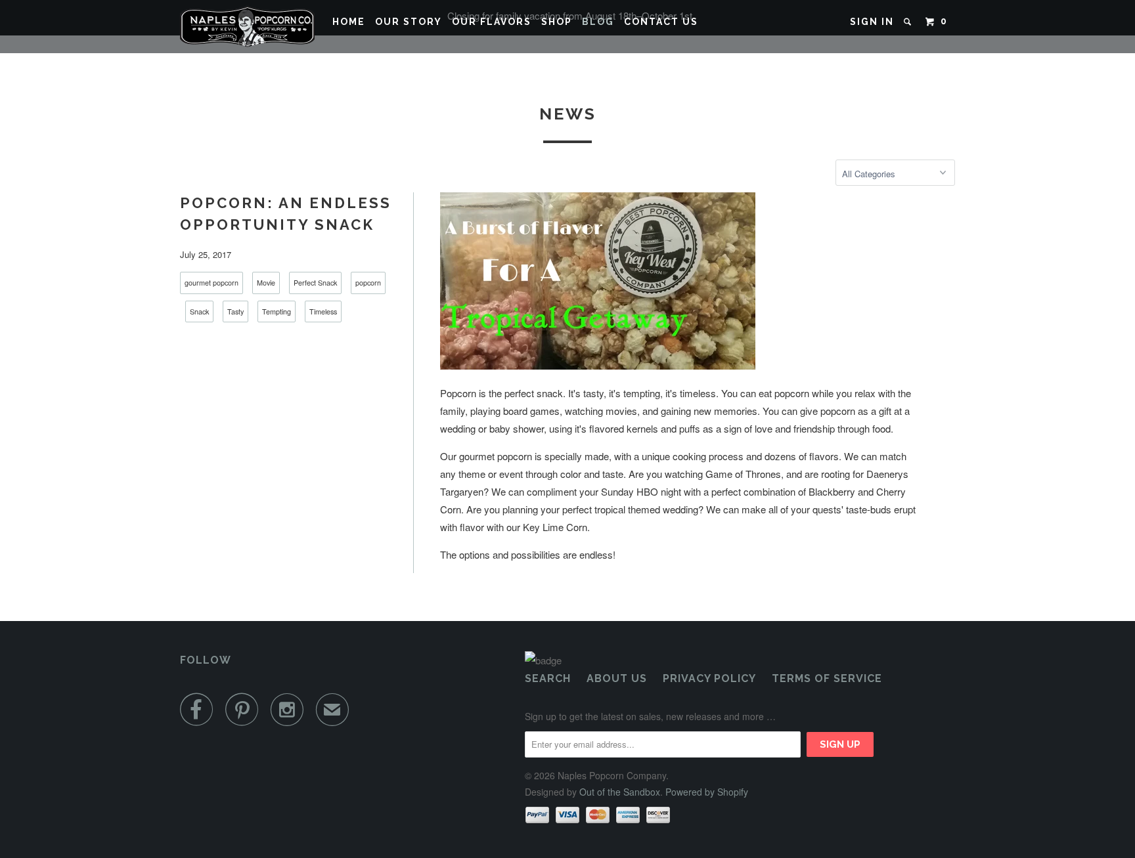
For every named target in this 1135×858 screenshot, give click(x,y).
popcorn (368, 283)
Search (548, 678)
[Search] (909, 22)
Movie (266, 283)
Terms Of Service (827, 678)
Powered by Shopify (706, 791)
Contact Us (661, 21)
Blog (598, 21)
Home (348, 21)
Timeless (323, 311)
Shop (556, 21)
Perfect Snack (315, 283)
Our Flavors (491, 21)
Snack (199, 311)
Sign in (872, 21)
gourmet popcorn (211, 283)
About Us (617, 678)
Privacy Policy (709, 678)
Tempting (276, 311)
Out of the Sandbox (619, 791)
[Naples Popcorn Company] (247, 26)
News (567, 113)
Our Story (408, 21)
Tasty (235, 311)
